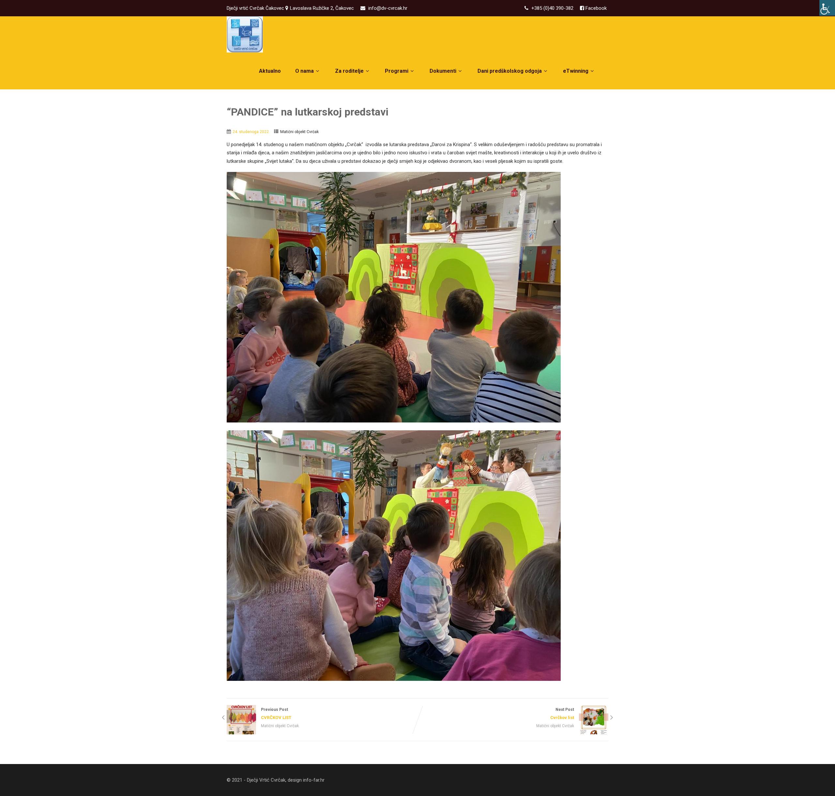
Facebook (595, 8)
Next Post (562, 713)
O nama (304, 71)
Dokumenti (443, 71)
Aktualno (270, 71)
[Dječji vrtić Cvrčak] (245, 34)
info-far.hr (314, 780)
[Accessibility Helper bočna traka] (827, 8)
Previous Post (276, 713)
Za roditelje (349, 71)
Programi (396, 71)
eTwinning (575, 71)
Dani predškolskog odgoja (510, 71)
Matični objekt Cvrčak (299, 132)
